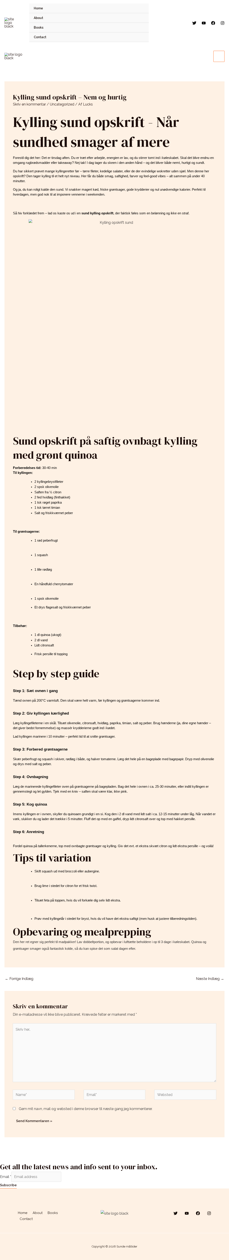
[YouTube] (204, 23)
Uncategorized (62, 104)
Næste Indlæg (210, 979)
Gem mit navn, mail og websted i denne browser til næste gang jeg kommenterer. (85, 1109)
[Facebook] (213, 23)
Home (38, 8)
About (38, 18)
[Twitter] (194, 23)
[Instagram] (223, 23)
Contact (40, 37)
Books (38, 27)
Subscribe (8, 1185)
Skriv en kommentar (29, 104)
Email (5, 1177)
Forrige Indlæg (19, 979)
